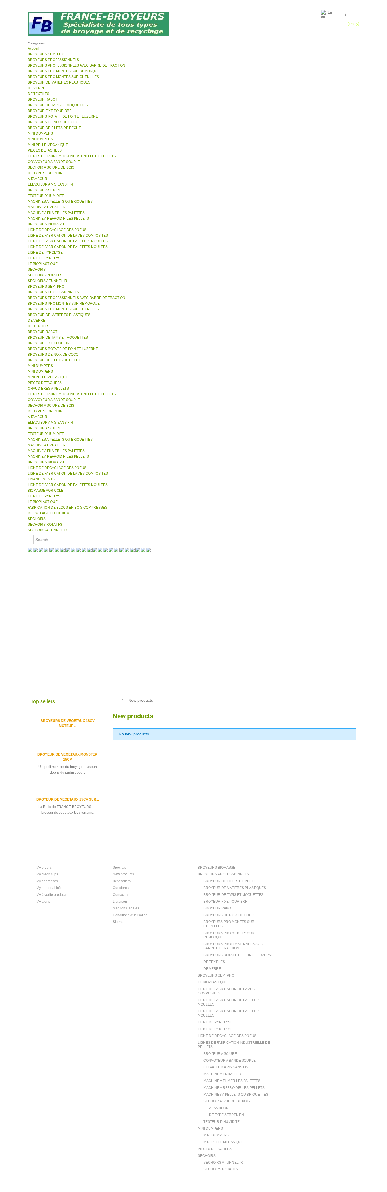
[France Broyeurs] (98, 24)
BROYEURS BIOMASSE (216, 867)
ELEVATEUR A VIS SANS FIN (225, 1067)
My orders (44, 867)
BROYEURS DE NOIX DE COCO (228, 915)
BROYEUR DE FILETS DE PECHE (230, 881)
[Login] (356, 13)
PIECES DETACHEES (215, 1149)
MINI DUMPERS (210, 1129)
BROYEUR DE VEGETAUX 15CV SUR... (67, 799)
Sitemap (119, 922)
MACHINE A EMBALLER (222, 1074)
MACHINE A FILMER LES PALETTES (231, 1081)
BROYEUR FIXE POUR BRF (225, 901)
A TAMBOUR (219, 1108)
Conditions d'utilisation (130, 915)
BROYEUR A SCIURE (220, 1054)
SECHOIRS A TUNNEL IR (223, 1163)
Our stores (121, 888)
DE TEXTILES (214, 962)
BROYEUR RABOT (218, 908)
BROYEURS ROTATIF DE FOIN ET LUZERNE (238, 955)
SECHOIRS (207, 1156)
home (306, 34)
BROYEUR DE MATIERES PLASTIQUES (234, 888)
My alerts (43, 901)
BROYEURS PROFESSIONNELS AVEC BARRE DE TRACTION (233, 946)
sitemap (346, 34)
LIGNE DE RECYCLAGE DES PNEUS (227, 1036)
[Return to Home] (115, 700)
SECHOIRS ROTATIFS (220, 1169)
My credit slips (47, 874)
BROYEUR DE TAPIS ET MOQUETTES (233, 895)
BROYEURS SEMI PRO (216, 975)
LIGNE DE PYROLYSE (215, 1022)
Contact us (121, 895)
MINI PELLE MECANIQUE (223, 1142)
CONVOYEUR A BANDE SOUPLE (229, 1060)
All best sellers (46, 833)
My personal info (49, 888)
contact (325, 34)
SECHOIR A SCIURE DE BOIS (226, 1101)
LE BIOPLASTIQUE (212, 982)
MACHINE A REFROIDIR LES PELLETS (234, 1088)
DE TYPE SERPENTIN (226, 1115)
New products (123, 874)
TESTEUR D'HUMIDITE (221, 1122)
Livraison (120, 901)
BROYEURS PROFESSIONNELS (223, 874)
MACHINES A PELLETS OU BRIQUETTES (235, 1094)
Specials (119, 867)
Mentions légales (126, 908)
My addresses (47, 881)
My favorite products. (52, 895)
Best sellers (122, 881)
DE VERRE (212, 969)
